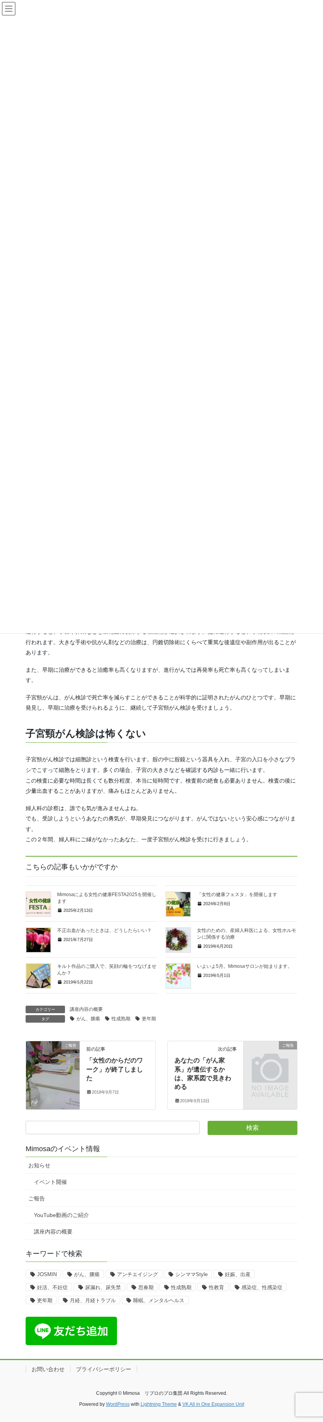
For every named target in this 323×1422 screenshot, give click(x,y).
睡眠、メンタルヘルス (158, 1300)
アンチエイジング (137, 1274)
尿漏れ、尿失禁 (103, 1287)
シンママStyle (191, 1274)
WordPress (118, 1404)
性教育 (216, 1287)
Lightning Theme (159, 1404)
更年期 (149, 1018)
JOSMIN (47, 1274)
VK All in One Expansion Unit (213, 1404)
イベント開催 (50, 1182)
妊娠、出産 (238, 1274)
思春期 (146, 1287)
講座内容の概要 (86, 1009)
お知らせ (39, 1165)
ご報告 (36, 1198)
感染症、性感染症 (261, 1287)
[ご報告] (53, 1070)
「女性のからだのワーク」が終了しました (114, 1069)
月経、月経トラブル (93, 1300)
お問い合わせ (48, 1369)
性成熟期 (120, 1018)
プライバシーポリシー (103, 1369)
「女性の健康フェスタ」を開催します (237, 894)
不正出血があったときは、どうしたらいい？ (104, 930)
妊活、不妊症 (52, 1287)
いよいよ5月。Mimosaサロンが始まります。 (244, 966)
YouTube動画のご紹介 (61, 1215)
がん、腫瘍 (88, 1018)
